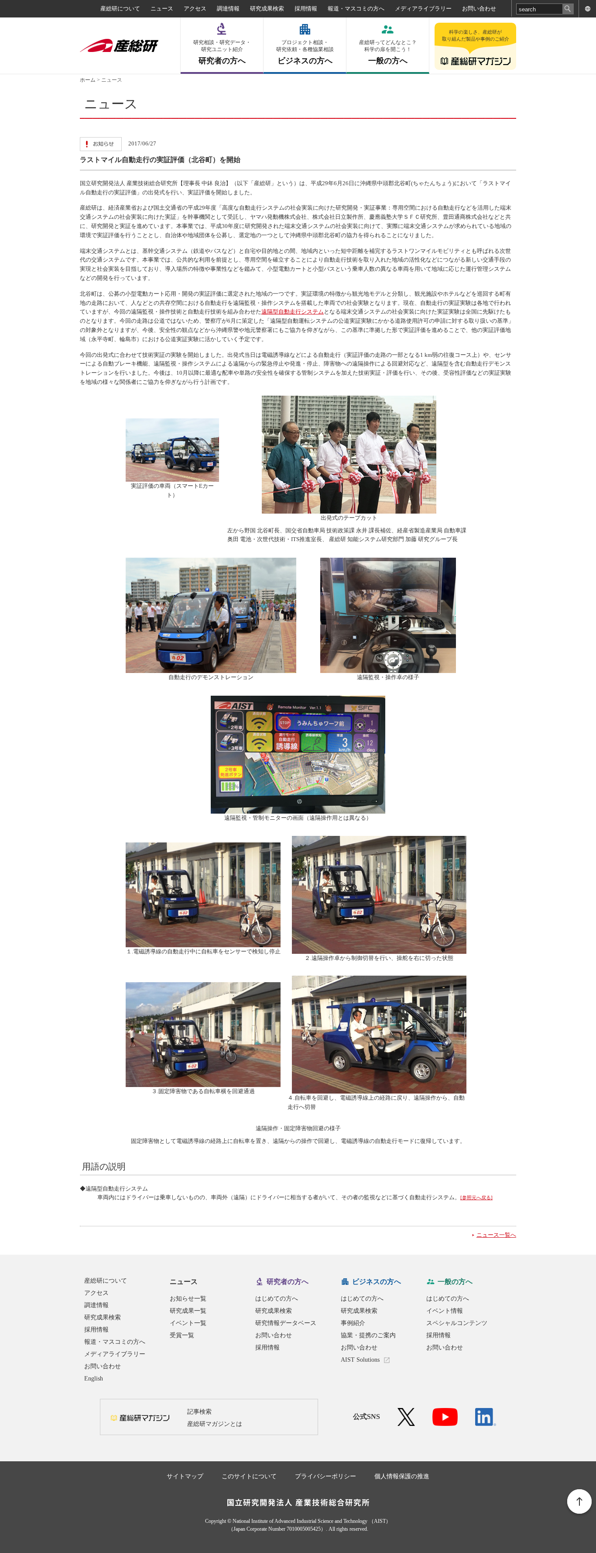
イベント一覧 (188, 1323)
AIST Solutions (360, 1359)
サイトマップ (185, 1476)
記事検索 (199, 1411)
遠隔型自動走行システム (292, 311)
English (93, 1378)
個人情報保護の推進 (401, 1476)
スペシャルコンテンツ (456, 1323)
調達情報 (228, 8)
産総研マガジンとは (214, 1424)
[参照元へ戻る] (476, 1197)
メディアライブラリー (423, 8)
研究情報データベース (285, 1323)
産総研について (120, 8)
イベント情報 (444, 1311)
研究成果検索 (267, 8)
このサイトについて (249, 1476)
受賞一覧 (182, 1335)
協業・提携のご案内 (368, 1335)
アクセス (195, 8)
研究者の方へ (222, 52)
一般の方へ (388, 52)
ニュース (162, 8)
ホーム (88, 80)
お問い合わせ (479, 8)
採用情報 (306, 8)
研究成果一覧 (188, 1311)
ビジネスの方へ (305, 52)
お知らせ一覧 (188, 1298)
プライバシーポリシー (325, 1476)
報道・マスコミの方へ (356, 8)
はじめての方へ (276, 1298)
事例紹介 (353, 1323)
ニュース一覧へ (496, 1235)
